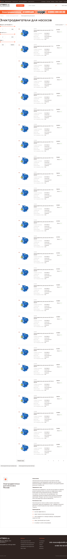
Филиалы (52, 1)
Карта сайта (64, 5)
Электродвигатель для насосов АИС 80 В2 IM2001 (43, 430)
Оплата (56, 1)
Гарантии (60, 1)
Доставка (48, 1)
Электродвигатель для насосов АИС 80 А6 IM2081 (43, 382)
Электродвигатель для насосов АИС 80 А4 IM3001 (43, 334)
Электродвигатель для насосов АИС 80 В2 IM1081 (43, 414)
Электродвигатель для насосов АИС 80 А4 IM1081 (43, 286)
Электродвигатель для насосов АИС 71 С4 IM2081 (43, 110)
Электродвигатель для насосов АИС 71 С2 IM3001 (43, 63)
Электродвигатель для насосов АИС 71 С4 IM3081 (43, 142)
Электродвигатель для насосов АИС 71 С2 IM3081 (43, 79)
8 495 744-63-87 (31, 1)
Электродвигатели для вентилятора (26, 465)
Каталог (21, 5)
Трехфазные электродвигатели (27, 544)
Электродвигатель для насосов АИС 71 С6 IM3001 (43, 174)
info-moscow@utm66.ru (23, 1)
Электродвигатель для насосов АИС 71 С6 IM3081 (43, 190)
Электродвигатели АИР (26, 540)
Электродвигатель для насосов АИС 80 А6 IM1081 (43, 350)
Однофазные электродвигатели (27, 546)
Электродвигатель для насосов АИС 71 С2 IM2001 (43, 31)
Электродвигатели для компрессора (8, 465)
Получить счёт (15, 1)
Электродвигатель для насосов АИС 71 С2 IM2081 (43, 47)
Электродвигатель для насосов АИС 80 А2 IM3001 (43, 254)
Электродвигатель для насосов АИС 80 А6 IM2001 (43, 366)
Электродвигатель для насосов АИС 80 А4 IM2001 (43, 302)
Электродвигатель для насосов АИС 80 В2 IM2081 (43, 446)
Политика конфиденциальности (61, 555)
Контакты (65, 1)
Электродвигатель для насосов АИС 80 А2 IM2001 (43, 222)
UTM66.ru (4, 538)
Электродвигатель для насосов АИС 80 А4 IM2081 (43, 318)
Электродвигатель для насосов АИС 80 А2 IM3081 (43, 270)
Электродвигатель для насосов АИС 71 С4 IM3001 (43, 126)
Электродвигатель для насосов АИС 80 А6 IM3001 (43, 398)
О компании (43, 1)
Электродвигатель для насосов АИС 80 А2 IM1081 (43, 206)
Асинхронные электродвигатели (27, 542)
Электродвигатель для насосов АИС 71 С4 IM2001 (43, 95)
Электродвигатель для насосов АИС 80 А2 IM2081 (43, 238)
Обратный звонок (8, 1)
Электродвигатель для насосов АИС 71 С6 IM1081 (43, 158)
